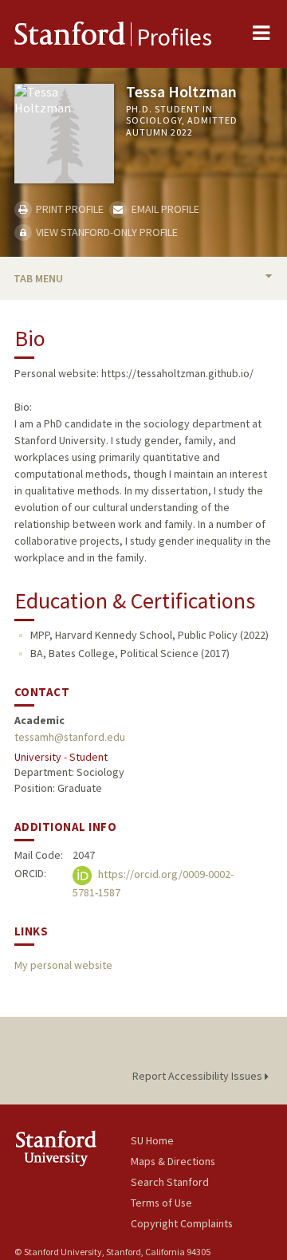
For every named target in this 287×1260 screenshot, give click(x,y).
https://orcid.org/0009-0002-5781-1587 (153, 884)
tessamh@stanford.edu (69, 737)
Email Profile (164, 209)
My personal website (63, 965)
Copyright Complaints (182, 1223)
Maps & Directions (173, 1161)
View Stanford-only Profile (105, 232)
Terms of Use (161, 1202)
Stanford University (72, 1147)
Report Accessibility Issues (198, 1076)
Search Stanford (170, 1182)
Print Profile (68, 209)
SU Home (152, 1140)
